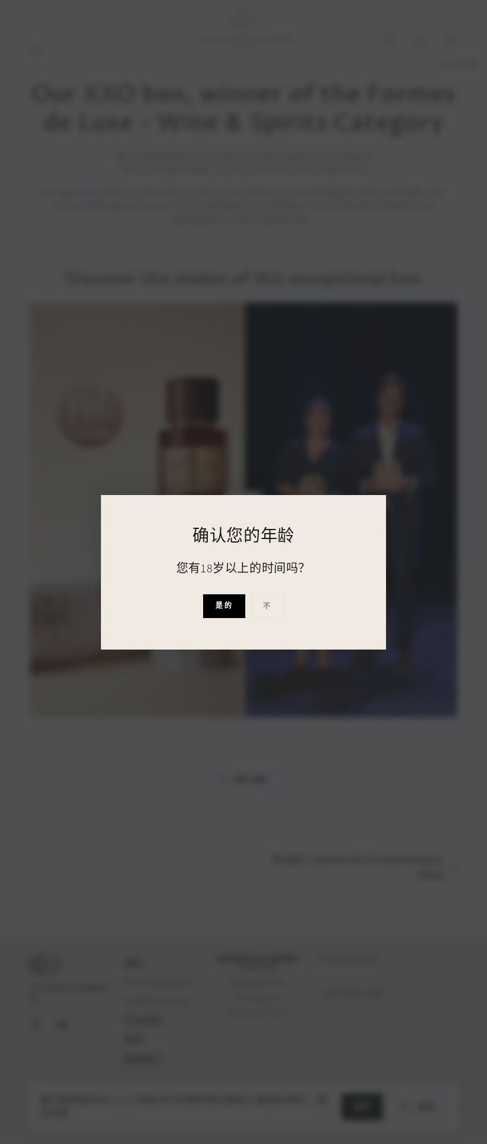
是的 (224, 605)
